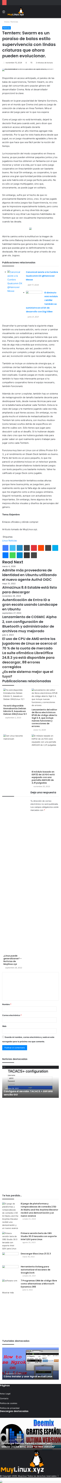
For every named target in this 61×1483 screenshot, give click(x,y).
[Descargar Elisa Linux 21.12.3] (10, 1257)
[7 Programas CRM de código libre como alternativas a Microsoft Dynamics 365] (10, 1284)
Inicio (6, 22)
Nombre (6, 1004)
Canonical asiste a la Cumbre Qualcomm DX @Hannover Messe (42, 276)
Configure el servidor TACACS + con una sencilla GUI (28, 1093)
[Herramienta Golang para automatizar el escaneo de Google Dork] (10, 1270)
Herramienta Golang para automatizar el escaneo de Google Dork (35, 1269)
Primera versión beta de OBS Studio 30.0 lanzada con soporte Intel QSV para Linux (39, 1236)
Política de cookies (8, 1403)
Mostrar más (8, 1292)
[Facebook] (5, 548)
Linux (5, 540)
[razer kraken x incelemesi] (30, 1482)
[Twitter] (13, 548)
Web (4, 1026)
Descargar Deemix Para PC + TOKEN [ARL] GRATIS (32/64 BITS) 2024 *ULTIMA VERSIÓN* (28, 1445)
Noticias (14, 22)
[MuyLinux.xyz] (15, 11)
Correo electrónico (12, 1015)
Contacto (4, 1398)
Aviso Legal (5, 1393)
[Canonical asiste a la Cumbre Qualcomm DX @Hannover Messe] (15, 281)
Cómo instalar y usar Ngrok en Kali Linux (28, 1376)
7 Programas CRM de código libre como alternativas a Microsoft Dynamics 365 (39, 1283)
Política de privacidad (9, 1408)
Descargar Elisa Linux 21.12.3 (36, 1253)
